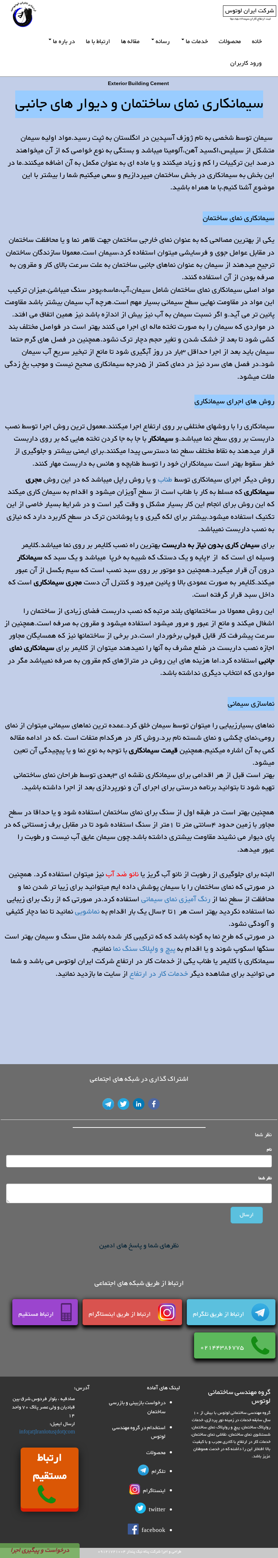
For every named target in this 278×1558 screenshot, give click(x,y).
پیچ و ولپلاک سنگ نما (145, 949)
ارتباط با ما (98, 41)
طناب (165, 480)
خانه (257, 41)
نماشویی (86, 912)
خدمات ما (196, 41)
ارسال (247, 1215)
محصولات (230, 41)
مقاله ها (130, 41)
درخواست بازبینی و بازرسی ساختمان (137, 1407)
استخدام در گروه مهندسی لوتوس (138, 1432)
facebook (152, 1531)
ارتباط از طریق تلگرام (222, 1314)
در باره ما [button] (63, 41)
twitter (156, 1510)
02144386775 (225, 1347)
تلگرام (158, 1472)
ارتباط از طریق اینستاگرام (123, 1314)
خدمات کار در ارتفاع (159, 974)
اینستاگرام (153, 1491)
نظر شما (265, 1178)
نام (269, 1149)
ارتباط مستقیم (39, 1314)
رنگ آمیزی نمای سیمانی (175, 899)
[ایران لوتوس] (23, 14)
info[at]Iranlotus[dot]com (47, 1432)
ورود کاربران (246, 63)
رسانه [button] (162, 41)
